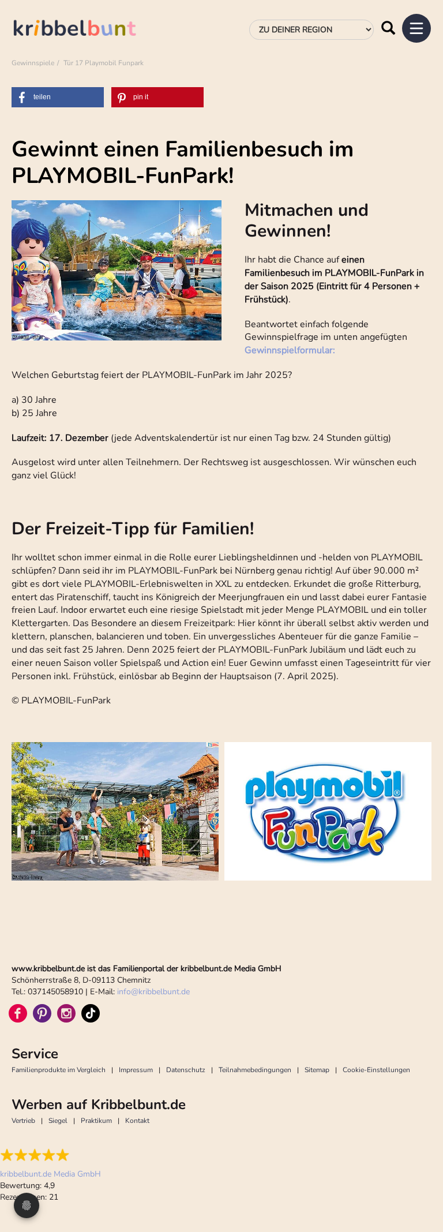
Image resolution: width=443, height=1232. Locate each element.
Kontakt (137, 1120)
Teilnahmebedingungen (255, 1069)
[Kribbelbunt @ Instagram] (66, 1013)
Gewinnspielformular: (290, 350)
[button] (58, 97)
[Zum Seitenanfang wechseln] (419, 1180)
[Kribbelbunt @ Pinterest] (42, 1013)
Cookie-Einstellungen (376, 1069)
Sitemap (317, 1069)
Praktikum (96, 1120)
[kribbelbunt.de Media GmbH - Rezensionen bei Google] (50, 1155)
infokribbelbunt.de (153, 991)
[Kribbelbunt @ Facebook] (18, 1013)
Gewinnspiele (33, 63)
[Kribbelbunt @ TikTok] (90, 1013)
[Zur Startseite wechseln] (87, 30)
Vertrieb (23, 1120)
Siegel (57, 1120)
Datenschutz (185, 1069)
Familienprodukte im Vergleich (59, 1069)
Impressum (136, 1069)
